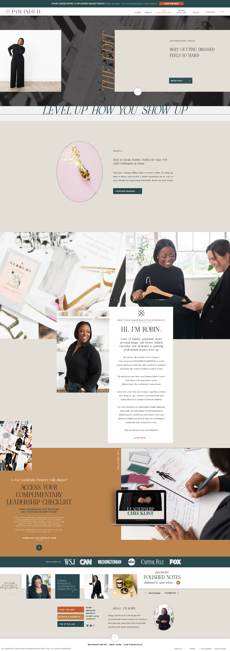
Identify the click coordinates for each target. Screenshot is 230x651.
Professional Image (182, 41)
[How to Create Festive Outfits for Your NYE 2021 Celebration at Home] (139, 191)
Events (117, 151)
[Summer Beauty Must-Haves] (189, 81)
